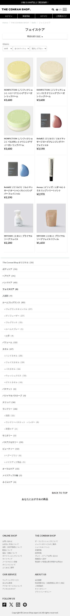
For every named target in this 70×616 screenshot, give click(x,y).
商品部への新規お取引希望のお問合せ (49, 562)
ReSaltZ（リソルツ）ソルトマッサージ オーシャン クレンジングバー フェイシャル (18, 190)
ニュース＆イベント (42, 547)
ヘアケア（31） (9, 276)
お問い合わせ (7, 541)
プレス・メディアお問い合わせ (46, 556)
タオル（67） (8, 349)
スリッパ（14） (9, 402)
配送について (7, 550)
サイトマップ (7, 559)
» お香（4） (9, 335)
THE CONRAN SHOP (20, 22)
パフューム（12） (10, 342)
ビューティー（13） (11, 449)
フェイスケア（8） (10, 289)
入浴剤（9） (7, 296)
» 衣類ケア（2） (11, 429)
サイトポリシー (40, 589)
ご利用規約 (39, 586)
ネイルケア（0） (9, 482)
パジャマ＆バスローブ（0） (14, 395)
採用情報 (38, 553)
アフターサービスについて (12, 586)
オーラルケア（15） (11, 469)
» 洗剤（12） (10, 415)
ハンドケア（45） (10, 282)
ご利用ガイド (61, 16)
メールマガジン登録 (9, 562)
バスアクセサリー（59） (13, 442)
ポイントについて (8, 565)
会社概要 (38, 580)
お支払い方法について (10, 544)
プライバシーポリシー (43, 592)
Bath (34, 22)
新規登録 (26, 16)
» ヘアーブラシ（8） (13, 455)
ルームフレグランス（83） (14, 302)
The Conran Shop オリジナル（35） (18, 262)
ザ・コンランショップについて (46, 541)
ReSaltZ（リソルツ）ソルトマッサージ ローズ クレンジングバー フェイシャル (51, 141)
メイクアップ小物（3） (12, 475)
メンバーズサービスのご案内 (45, 544)
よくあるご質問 (8, 567)
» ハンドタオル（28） (14, 355)
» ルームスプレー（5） (14, 329)
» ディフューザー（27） (15, 315)
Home (5, 22)
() (60, 9)
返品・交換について (9, 553)
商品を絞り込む (34, 36)
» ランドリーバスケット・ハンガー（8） (22, 422)
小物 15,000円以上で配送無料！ (35, 2)
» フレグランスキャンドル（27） (18, 309)
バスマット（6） (9, 389)
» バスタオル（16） (13, 369)
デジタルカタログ (8, 589)
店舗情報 (38, 550)
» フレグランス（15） (14, 322)
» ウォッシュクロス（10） (16, 375)
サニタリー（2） (9, 435)
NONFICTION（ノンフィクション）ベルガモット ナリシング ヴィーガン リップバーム (18, 141)
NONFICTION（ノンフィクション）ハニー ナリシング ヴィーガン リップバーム (18, 93)
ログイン (8, 16)
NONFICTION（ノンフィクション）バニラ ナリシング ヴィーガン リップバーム (51, 93)
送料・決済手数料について (12, 547)
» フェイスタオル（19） (15, 362)
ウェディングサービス (10, 580)
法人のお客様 (7, 583)
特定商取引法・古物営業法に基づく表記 (49, 583)
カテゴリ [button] (43, 16)
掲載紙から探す (40, 559)
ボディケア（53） (10, 269)
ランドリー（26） (10, 409)
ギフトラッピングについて (12, 556)
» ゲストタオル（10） (14, 382)
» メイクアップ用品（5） (15, 462)
